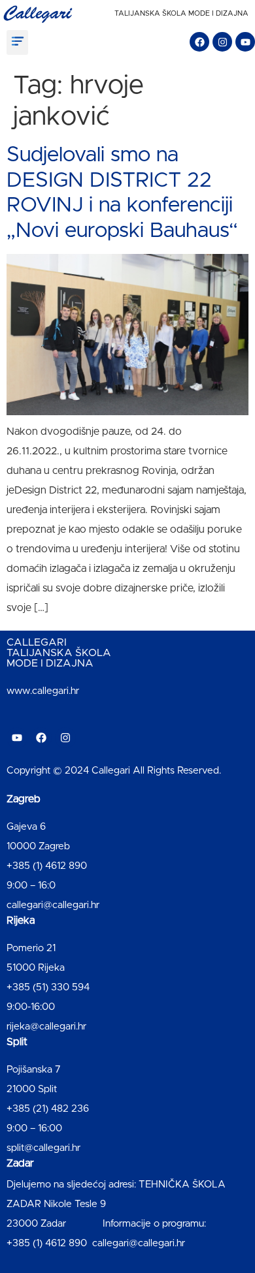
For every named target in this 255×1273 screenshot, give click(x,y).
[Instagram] (222, 42)
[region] (127, 1153)
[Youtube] (245, 42)
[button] (17, 42)
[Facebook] (199, 42)
